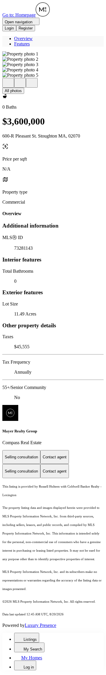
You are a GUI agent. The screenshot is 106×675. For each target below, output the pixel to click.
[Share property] (32, 83)
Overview (23, 38)
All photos (13, 91)
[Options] (8, 83)
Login (9, 28)
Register (26, 28)
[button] (53, 54)
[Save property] (20, 83)
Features (22, 43)
